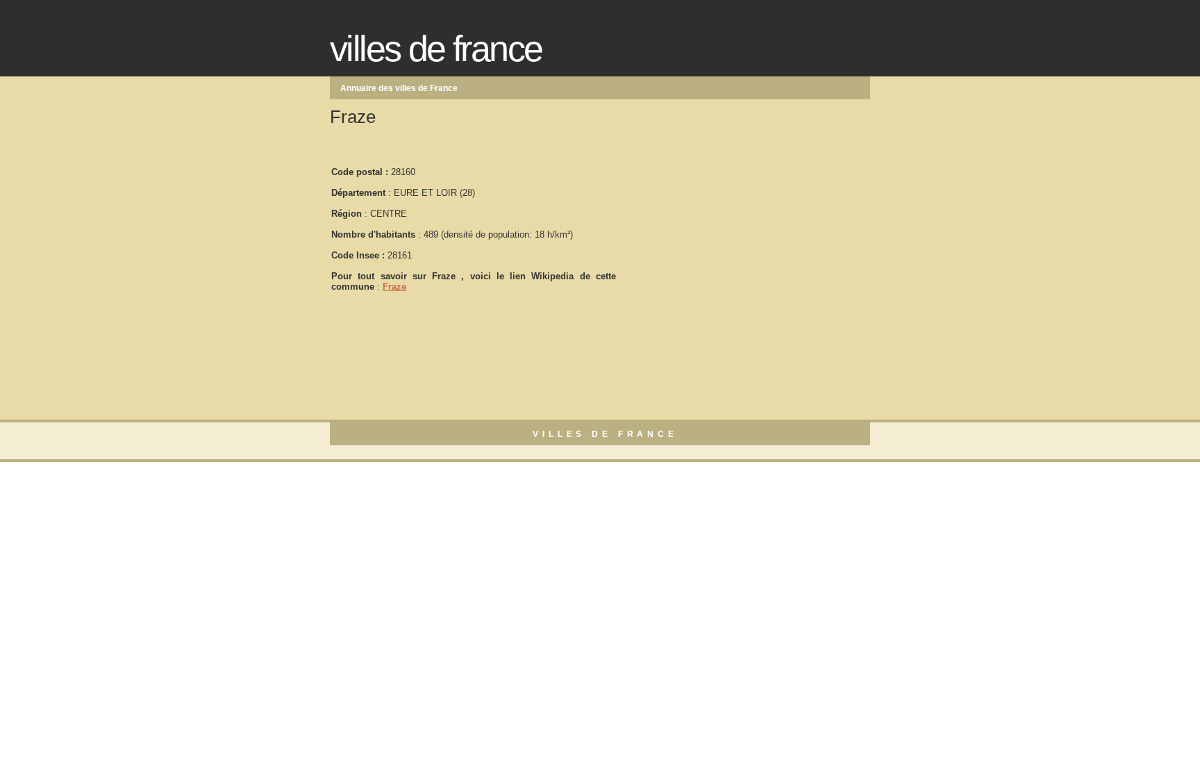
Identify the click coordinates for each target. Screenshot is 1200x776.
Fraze (394, 286)
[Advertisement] (721, 223)
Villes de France (436, 48)
